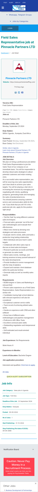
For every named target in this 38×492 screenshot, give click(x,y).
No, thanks (21, 247)
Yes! (17, 247)
